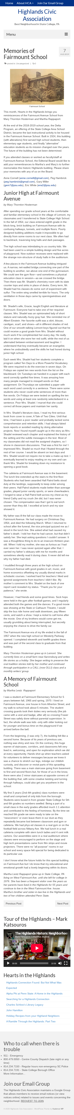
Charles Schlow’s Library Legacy (24, 1004)
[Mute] (60, 963)
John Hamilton (14, 1010)
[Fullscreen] (66, 963)
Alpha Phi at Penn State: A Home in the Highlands (34, 993)
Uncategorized (22, 63)
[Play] (8, 963)
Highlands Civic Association (37, 15)
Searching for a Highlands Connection (27, 999)
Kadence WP (58, 1109)
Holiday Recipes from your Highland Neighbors (32, 1015)
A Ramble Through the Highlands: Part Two (31, 1021)
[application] (37, 948)
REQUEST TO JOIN (32, 1101)
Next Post (62, 903)
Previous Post (13, 903)
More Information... (14, 1073)
